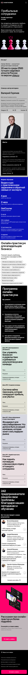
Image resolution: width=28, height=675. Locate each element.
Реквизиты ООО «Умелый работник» (9, 666)
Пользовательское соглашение (8, 659)
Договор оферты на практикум (8, 662)
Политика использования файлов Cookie (10, 664)
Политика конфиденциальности (8, 657)
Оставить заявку (9, 639)
